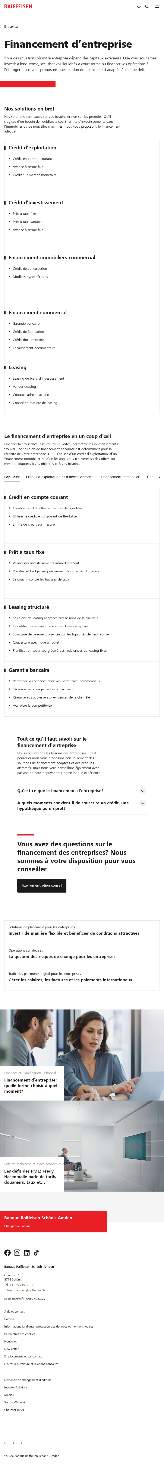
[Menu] (157, 6)
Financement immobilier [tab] (120, 477)
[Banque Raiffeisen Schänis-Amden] (18, 6)
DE (6, 1443)
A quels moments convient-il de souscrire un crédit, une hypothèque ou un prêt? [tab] (73, 805)
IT (22, 1443)
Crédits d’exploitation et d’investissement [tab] (59, 477)
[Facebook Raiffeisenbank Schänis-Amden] (7, 1253)
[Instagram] (17, 1253)
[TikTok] (36, 1253)
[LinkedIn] (26, 1253)
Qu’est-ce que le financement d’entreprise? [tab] (60, 790)
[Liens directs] (139, 6)
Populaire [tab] (12, 477)
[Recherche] (147, 6)
